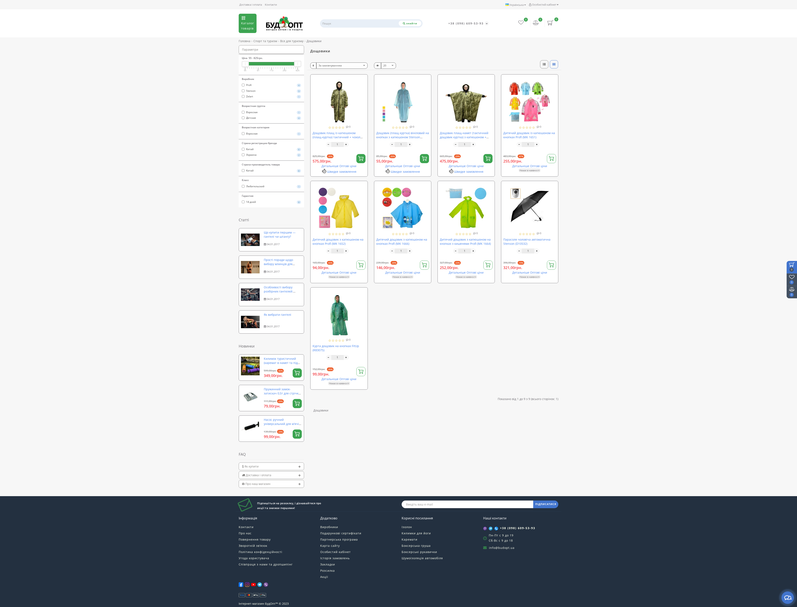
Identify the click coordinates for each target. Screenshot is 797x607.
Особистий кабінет (544, 4)
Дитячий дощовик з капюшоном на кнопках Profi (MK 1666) (401, 241)
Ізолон (407, 527)
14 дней (272, 202)
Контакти (271, 4)
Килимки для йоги (416, 533)
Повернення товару (255, 539)
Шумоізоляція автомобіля (422, 558)
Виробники (329, 527)
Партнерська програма (339, 539)
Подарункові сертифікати (340, 533)
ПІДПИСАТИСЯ (545, 504)
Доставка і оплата (250, 4)
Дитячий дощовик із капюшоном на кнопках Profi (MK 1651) (529, 135)
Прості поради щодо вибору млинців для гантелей (278, 264)
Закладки (327, 564)
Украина (272, 155)
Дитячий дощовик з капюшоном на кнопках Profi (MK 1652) (338, 241)
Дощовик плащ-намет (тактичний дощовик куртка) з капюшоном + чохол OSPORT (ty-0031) (464, 137)
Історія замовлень (335, 558)
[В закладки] (362, 80)
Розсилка (327, 571)
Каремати (409, 539)
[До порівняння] (363, 87)
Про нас (245, 533)
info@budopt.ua (502, 548)
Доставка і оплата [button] (258, 475)
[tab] (271, 466)
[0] (536, 23)
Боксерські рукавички (419, 552)
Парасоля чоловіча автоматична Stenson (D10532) (526, 241)
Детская (272, 118)
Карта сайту (330, 546)
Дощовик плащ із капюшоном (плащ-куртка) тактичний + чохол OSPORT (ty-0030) (336, 137)
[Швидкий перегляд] (363, 94)
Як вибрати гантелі (277, 315)
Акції (324, 577)
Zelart (272, 96)
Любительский (272, 186)
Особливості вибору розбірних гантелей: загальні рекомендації (280, 291)
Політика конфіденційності (260, 552)
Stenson (272, 91)
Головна (244, 41)
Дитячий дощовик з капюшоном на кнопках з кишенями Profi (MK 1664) (465, 241)
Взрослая (272, 112)
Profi (272, 85)
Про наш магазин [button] (257, 483)
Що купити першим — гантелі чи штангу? (280, 234)
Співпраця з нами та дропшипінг (266, 564)
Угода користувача (254, 558)
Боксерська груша (416, 546)
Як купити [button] (251, 466)
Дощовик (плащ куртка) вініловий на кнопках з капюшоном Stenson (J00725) (402, 137)
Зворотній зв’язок (253, 546)
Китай (272, 149)
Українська (516, 5)
